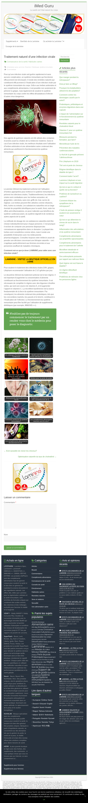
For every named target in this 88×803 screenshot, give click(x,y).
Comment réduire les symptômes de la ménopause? (67, 203)
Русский (51, 718)
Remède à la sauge (47, 659)
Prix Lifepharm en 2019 (68, 161)
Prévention (28, 67)
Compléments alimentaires (41, 577)
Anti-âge (34, 627)
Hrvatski (48, 707)
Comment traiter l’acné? (69, 176)
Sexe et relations (38, 599)
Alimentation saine (12, 67)
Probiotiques (35, 67)
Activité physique (38, 622)
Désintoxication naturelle (39, 639)
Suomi (42, 707)
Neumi (6, 676)
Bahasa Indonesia (45, 711)
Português (36, 718)
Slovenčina (37, 722)
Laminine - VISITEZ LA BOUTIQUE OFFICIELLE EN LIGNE (30, 260)
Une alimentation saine (40, 607)
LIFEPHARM (8, 566)
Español (35, 707)
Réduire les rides (41, 662)
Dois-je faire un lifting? (68, 84)
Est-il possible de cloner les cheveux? (20, 451)
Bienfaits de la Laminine (29, 41)
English (49, 704)
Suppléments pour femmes (13, 769)
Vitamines (41, 685)
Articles (34, 566)
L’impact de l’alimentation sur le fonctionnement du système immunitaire (71, 116)
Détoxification (37, 641)
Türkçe (51, 722)
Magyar (35, 711)
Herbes (34, 644)
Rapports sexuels (37, 659)
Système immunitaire (46, 67)
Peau (48, 652)
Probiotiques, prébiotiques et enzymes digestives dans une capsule (71, 107)
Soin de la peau (38, 667)
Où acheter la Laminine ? (53, 41)
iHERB (6, 746)
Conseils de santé (38, 585)
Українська (37, 726)
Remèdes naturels (38, 596)
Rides (33, 662)
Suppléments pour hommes (14, 765)
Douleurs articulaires (38, 634)
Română (44, 718)
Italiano (35, 715)
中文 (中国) (46, 726)
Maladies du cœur (42, 649)
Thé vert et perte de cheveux (70, 165)
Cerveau (40, 630)
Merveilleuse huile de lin (69, 144)
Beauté (34, 570)
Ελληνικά (43, 704)
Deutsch (36, 704)
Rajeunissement (49, 657)
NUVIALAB (8, 714)
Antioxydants (43, 627)
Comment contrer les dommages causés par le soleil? (69, 97)
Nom (6, 535)
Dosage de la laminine (14, 46)
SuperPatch (8, 636)
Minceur (35, 652)
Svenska (45, 722)
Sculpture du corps (47, 664)
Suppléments (11, 41)
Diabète (52, 632)
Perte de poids (43, 654)
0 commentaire (11, 69)
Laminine (21, 67)
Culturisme (45, 632)
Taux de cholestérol (44, 682)
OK (44, 799)
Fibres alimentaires (49, 642)
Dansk (50, 700)
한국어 (41, 715)
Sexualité (35, 603)
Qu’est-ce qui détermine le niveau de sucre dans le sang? (70, 222)
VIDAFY (7, 613)
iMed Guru (44, 5)
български (36, 700)
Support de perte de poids (41, 671)
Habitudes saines (35, 62)
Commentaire (10, 502)
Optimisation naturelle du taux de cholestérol (37, 457)
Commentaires (37, 573)
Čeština (44, 700)
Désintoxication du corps (41, 637)
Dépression (48, 634)
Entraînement (36, 588)
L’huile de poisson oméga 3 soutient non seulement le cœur (70, 213)
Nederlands (49, 715)
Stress (47, 667)
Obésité (43, 651)
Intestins (39, 644)
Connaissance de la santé (17, 62)
